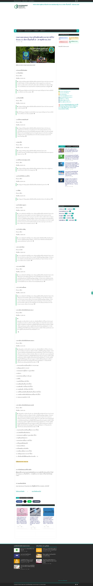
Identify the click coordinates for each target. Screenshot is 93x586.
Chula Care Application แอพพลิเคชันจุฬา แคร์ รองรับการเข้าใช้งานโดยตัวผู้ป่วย (28, 566)
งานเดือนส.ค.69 (69, 209)
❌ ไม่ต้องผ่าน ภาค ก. (63, 41)
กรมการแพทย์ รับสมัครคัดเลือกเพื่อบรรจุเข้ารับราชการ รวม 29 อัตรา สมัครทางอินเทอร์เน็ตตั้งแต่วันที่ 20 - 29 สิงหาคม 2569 (71, 173)
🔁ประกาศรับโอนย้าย (62, 94)
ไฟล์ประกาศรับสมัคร (20, 491)
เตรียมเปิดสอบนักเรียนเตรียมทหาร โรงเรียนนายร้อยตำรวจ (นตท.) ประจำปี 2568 (50, 561)
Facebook (19, 501)
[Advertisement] (46, 20)
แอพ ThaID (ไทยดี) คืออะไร (26, 554)
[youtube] (77, 1)
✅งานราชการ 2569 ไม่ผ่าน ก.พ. (64, 91)
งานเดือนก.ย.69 (61, 209)
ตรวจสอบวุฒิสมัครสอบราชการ (64, 211)
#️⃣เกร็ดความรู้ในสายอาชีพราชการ (64, 101)
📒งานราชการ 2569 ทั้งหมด (63, 92)
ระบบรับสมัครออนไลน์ (36, 491)
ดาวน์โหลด (36, 30)
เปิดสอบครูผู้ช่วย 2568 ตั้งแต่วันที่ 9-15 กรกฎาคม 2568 (49, 555)
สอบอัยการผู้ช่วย (71, 220)
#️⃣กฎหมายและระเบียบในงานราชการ (65, 97)
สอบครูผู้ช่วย (61, 215)
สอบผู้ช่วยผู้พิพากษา (62, 220)
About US (42, 30)
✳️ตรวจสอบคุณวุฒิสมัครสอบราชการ (65, 95)
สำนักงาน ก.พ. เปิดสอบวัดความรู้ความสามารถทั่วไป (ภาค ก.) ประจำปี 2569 (49, 549)
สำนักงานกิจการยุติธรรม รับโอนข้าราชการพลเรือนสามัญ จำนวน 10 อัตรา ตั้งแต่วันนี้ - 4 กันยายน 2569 (56, 4)
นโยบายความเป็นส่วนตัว (62, 580)
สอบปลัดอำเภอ (69, 217)
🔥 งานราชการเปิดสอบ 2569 (73, 38)
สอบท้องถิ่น (61, 217)
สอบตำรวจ (68, 215)
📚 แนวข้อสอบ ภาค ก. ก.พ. (73, 42)
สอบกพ (70, 213)
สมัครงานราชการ (28, 30)
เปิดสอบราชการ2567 (23, 497)
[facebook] (75, 1)
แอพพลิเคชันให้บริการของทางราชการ (22, 546)
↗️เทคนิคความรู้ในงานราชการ (64, 100)
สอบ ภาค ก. (20, 30)
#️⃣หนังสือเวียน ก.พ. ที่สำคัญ (63, 98)
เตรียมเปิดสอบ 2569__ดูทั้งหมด (42, 546)
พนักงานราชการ (30, 497)
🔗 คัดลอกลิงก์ (36, 501)
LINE (29, 501)
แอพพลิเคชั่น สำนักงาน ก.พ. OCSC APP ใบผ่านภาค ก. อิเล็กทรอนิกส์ (27, 560)
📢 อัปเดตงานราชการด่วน (63, 38)
